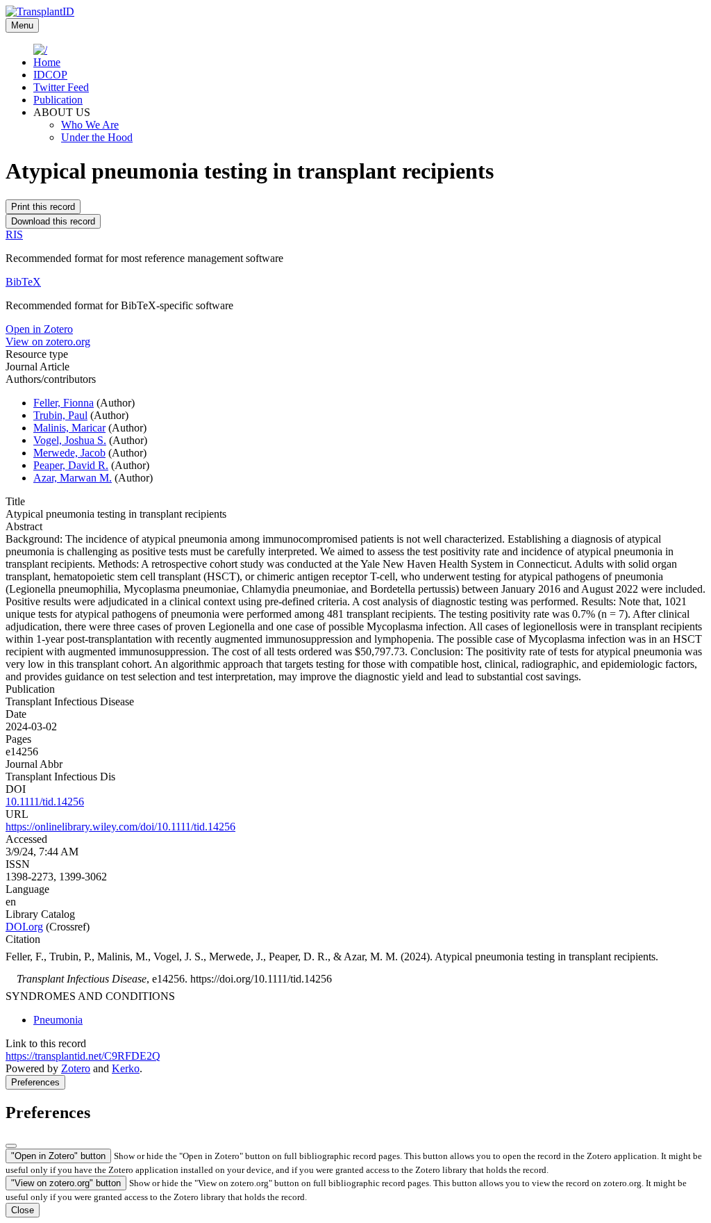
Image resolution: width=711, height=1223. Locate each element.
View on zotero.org (48, 341)
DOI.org (24, 927)
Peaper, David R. (70, 465)
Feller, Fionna (63, 403)
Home (46, 62)
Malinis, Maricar (69, 428)
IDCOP (50, 75)
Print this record (43, 207)
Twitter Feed (61, 87)
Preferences (35, 1082)
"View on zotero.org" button (66, 1183)
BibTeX (23, 282)
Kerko (126, 1068)
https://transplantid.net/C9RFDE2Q (83, 1056)
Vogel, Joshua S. (69, 440)
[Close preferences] (11, 1146)
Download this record (53, 221)
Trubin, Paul (60, 415)
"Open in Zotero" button (58, 1156)
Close (22, 1210)
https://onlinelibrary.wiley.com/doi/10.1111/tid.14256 (120, 826)
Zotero (75, 1068)
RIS (14, 234)
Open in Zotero (39, 329)
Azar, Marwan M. (72, 478)
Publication (58, 100)
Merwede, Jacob (69, 453)
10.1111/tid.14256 (45, 801)
